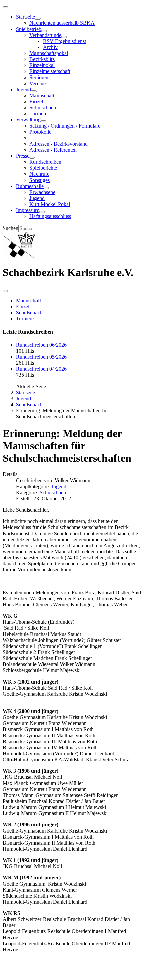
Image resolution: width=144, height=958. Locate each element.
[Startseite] (38, 19)
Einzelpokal (42, 65)
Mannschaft (41, 95)
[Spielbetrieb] (44, 31)
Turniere (38, 113)
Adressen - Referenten (53, 150)
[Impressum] (42, 212)
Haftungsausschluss (50, 216)
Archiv (50, 47)
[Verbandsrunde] (64, 37)
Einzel (36, 101)
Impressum (27, 210)
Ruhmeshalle (30, 186)
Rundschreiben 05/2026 (41, 357)
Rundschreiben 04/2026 (41, 369)
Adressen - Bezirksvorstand (58, 144)
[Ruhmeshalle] (46, 188)
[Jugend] (34, 91)
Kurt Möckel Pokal (49, 204)
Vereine (37, 83)
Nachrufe (39, 174)
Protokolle (40, 132)
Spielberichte (43, 168)
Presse (22, 156)
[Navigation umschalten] (5, 7)
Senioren (38, 77)
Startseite (25, 17)
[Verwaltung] (43, 121)
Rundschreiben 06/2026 (41, 345)
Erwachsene (42, 192)
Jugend (23, 89)
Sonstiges (39, 180)
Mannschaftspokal (48, 53)
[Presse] (32, 158)
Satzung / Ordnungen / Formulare (64, 126)
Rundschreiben (45, 162)
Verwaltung (28, 119)
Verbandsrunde (45, 35)
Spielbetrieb (28, 29)
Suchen (10, 228)
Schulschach (42, 107)
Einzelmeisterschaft (49, 71)
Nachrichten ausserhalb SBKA (62, 23)
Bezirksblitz (42, 59)
